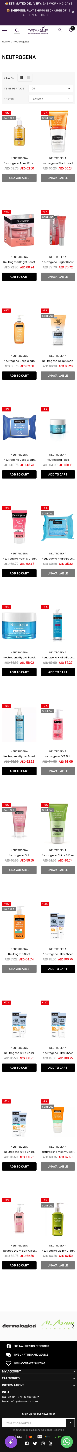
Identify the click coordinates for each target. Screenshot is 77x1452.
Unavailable (19, 178)
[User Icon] (60, 31)
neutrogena (19, 356)
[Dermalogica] (19, 1326)
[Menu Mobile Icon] (4, 30)
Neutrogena (21, 41)
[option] (19, 1326)
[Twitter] (35, 1443)
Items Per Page (14, 88)
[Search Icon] (17, 30)
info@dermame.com (24, 1401)
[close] (73, 13)
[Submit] (70, 1423)
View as (9, 78)
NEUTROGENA (19, 158)
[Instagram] (43, 1443)
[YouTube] (50, 1443)
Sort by (9, 99)
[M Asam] (58, 1324)
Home (6, 41)
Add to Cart (19, 276)
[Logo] (38, 30)
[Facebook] (27, 1443)
